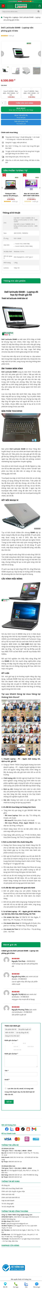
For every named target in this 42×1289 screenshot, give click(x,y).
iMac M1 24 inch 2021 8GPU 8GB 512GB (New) (31, 194)
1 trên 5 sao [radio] (8, 1043)
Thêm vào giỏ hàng (24, 103)
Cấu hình (4, 85)
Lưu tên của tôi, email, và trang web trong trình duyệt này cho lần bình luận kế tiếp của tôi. (19, 1091)
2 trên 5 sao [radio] (18, 1043)
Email (7, 1079)
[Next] (39, 54)
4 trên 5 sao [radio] (23, 1046)
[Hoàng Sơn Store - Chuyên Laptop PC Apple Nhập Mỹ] (21, 6)
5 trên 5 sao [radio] (9, 1049)
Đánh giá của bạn (11, 1040)
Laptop (15, 17)
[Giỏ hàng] (40, 6)
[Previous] (2, 54)
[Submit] (38, 11)
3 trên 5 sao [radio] (9, 1046)
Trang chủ (7, 17)
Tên (6, 1071)
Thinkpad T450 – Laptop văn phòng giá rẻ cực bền (10, 195)
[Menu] (3, 6)
